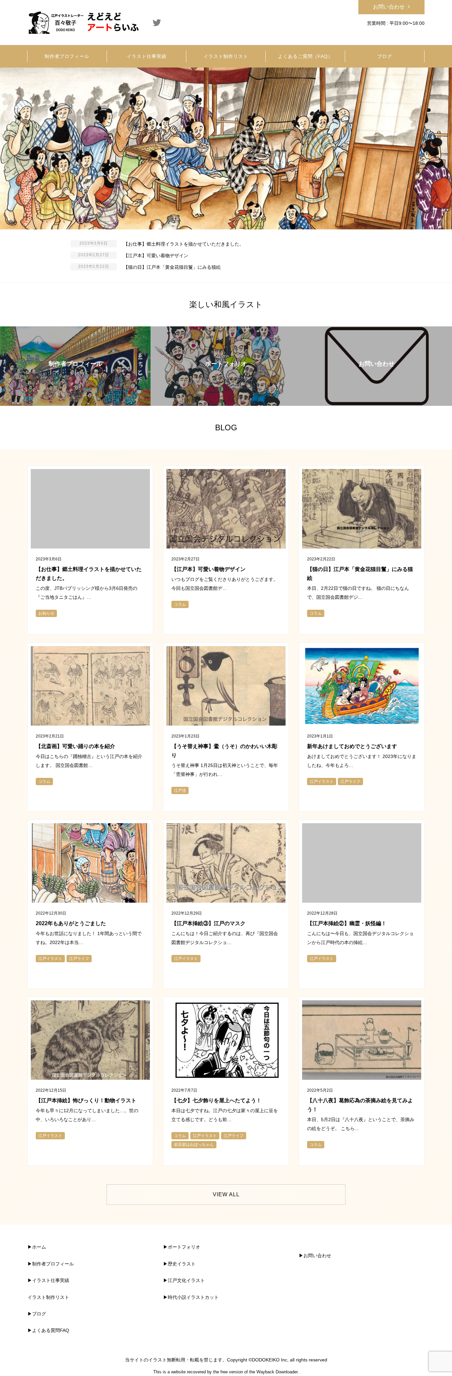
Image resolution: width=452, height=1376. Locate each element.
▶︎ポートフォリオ (181, 1247)
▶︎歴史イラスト (179, 1263)
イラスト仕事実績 (50, 1280)
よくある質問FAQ (50, 1330)
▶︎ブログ (36, 1313)
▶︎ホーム (36, 1247)
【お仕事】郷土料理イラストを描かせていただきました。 (183, 244)
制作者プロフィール (53, 1263)
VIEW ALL (226, 1194)
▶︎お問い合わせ (315, 1255)
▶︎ (29, 1263)
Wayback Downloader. (277, 1371)
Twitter (157, 22)
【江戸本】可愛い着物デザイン (155, 255)
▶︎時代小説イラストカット (191, 1297)
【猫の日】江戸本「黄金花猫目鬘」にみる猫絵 (172, 267)
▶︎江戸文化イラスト (184, 1280)
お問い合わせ (389, 7)
